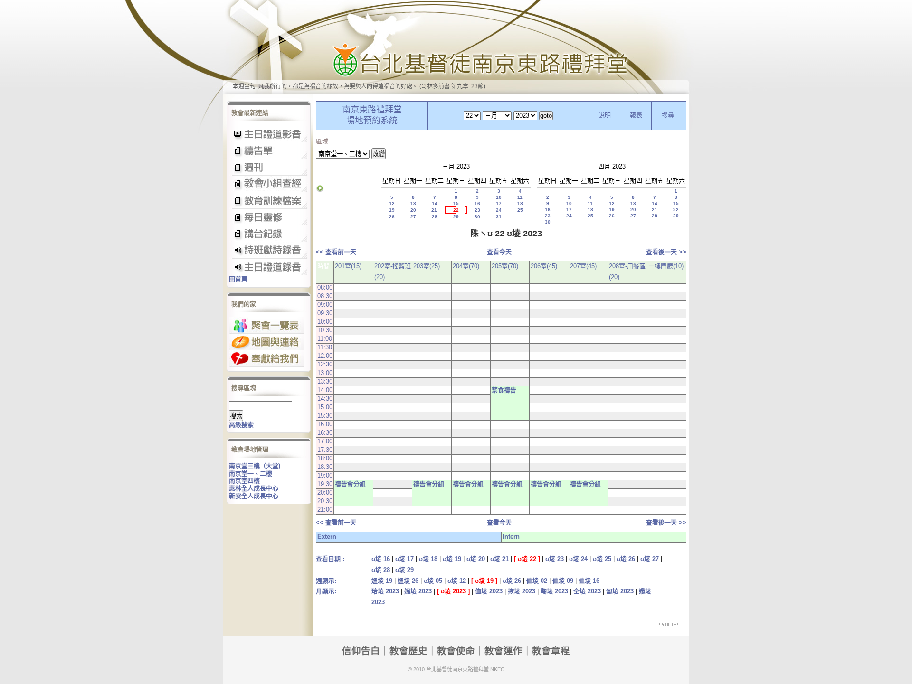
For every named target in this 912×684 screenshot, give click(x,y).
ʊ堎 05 (433, 580)
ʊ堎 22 (527, 558)
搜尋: (669, 115)
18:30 (324, 466)
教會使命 (456, 651)
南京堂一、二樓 (250, 473)
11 (519, 197)
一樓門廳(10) (666, 266)
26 (392, 216)
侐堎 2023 (489, 591)
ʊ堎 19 (452, 558)
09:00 (324, 304)
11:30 (324, 347)
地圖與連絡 (266, 342)
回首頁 (238, 278)
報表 (636, 115)
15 (456, 203)
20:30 (324, 501)
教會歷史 (409, 651)
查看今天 (499, 251)
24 (499, 210)
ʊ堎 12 (456, 580)
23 (477, 210)
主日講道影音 (268, 134)
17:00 (324, 441)
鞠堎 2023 (554, 591)
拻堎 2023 (521, 591)
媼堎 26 (408, 580)
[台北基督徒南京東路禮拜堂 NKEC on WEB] (456, 47)
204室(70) (466, 266)
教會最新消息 (268, 217)
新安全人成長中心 (253, 495)
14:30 (324, 398)
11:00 (324, 338)
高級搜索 (241, 424)
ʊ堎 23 (554, 558)
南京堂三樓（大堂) (254, 465)
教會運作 (503, 651)
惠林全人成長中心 (253, 488)
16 (477, 203)
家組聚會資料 (268, 233)
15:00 (324, 407)
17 (499, 203)
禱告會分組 (350, 483)
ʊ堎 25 (602, 558)
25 (520, 210)
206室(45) (544, 266)
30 (477, 216)
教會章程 (551, 651)
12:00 (324, 355)
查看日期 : (330, 558)
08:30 (324, 296)
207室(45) (583, 266)
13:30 (324, 381)
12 (392, 203)
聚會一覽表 (266, 325)
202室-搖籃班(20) (392, 271)
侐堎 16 (589, 580)
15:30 (324, 415)
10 (499, 197)
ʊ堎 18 (428, 558)
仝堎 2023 (587, 591)
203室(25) (426, 266)
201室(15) (348, 266)
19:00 (324, 475)
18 (520, 203)
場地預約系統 (372, 120)
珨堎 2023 (385, 591)
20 (413, 210)
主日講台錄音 (268, 184)
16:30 (324, 432)
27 (413, 216)
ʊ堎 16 (380, 558)
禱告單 (268, 150)
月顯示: (326, 591)
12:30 (324, 364)
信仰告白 (361, 651)
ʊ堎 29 (404, 569)
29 (456, 216)
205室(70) (505, 266)
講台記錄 (268, 267)
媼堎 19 (381, 580)
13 (413, 203)
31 (499, 216)
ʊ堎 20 (475, 558)
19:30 (324, 483)
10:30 (324, 330)
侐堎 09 (562, 580)
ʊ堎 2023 (453, 591)
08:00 (324, 287)
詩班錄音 (268, 250)
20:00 (324, 492)
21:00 (324, 509)
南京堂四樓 (244, 480)
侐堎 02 (536, 580)
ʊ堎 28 (380, 569)
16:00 (324, 424)
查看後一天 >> (666, 251)
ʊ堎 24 (578, 558)
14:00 (324, 390)
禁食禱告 (504, 390)
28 (434, 216)
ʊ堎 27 (649, 558)
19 (392, 210)
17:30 (324, 449)
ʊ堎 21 (499, 558)
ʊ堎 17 (404, 558)
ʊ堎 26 (626, 558)
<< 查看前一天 (336, 251)
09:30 (324, 313)
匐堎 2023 (620, 591)
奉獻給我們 (266, 358)
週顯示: (326, 580)
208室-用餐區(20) (627, 271)
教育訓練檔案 (268, 200)
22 (456, 210)
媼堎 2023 (418, 591)
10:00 (324, 321)
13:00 (324, 372)
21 (434, 210)
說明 (604, 115)
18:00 (324, 458)
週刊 (268, 167)
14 (434, 203)
